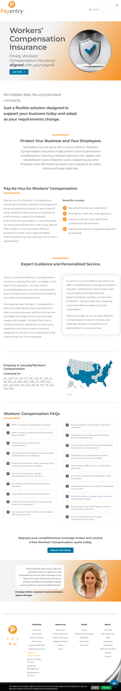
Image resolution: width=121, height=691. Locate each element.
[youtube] (10, 644)
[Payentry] (13, 2)
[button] (31, 425)
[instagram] (12, 639)
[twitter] (17, 639)
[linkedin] (15, 644)
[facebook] (7, 639)
